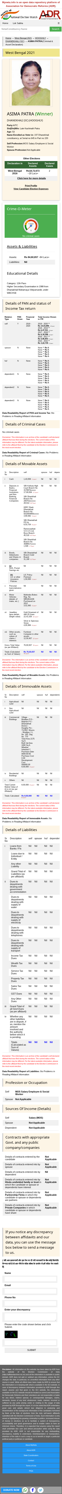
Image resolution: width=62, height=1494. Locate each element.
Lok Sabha (18, 23)
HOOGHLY (40, 38)
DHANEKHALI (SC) (14, 41)
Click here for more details (31, 178)
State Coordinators (31, 1455)
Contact (31, 1461)
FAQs (31, 1471)
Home (5, 23)
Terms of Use (31, 1466)
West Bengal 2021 (23, 38)
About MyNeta (31, 1445)
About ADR (31, 1450)
